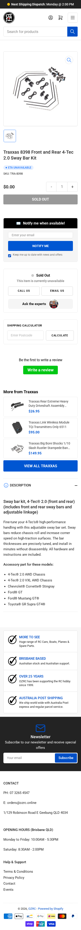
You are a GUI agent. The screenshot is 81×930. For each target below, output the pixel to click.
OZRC (32, 908)
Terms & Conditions (18, 872)
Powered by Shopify (50, 908)
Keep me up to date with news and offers (37, 254)
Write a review (40, 370)
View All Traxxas (40, 466)
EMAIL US (57, 290)
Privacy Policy (13, 878)
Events (8, 890)
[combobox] (40, 32)
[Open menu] (73, 18)
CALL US (24, 290)
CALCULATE (60, 335)
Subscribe (65, 758)
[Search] (72, 31)
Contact (9, 883)
